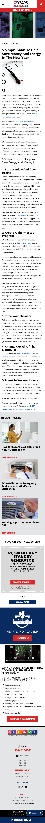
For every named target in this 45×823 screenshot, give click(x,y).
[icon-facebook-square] (19, 787)
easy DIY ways (20, 215)
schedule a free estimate (22, 719)
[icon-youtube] (26, 787)
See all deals (22, 602)
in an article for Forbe (24, 121)
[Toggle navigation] (3, 4)
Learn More (22, 638)
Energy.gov (27, 243)
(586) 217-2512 (23, 750)
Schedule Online (22, 820)
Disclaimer (16, 815)
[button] (20, 596)
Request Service (21, 582)
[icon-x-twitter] (22, 787)
